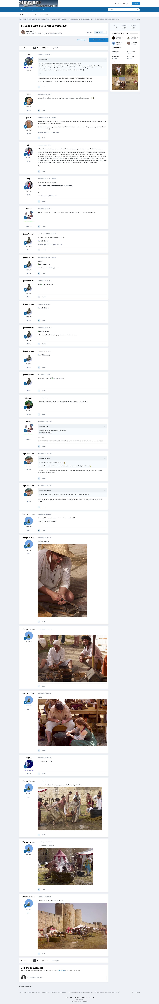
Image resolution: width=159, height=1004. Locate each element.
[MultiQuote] (39, 87)
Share (90, 32)
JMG (28, 55)
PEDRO (28, 209)
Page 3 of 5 (55, 48)
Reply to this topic (99, 40)
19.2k (29, 71)
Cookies (91, 997)
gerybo (28, 758)
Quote (43, 87)
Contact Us (84, 997)
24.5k (29, 226)
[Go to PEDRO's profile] (29, 215)
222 (29, 134)
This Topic (130, 9)
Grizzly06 (28, 398)
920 (29, 110)
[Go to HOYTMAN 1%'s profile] (113, 38)
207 (29, 469)
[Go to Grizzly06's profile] (29, 404)
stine (28, 94)
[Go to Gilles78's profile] (23, 32)
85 (29, 161)
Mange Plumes (28, 514)
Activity (31, 9)
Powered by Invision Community (79, 1001)
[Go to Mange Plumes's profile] (29, 521)
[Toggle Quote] (40, 59)
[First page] (21, 48)
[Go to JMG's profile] (29, 61)
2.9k (29, 250)
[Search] (138, 9)
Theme (76, 997)
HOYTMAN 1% (120, 37)
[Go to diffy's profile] (29, 151)
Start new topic (81, 40)
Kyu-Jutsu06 (28, 454)
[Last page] (48, 48)
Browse (23, 9)
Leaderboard (40, 9)
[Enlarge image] (93, 98)
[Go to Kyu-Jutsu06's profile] (29, 460)
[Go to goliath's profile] (29, 124)
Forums (22, 14)
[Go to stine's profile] (29, 101)
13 (29, 530)
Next (44, 48)
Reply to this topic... (37, 977)
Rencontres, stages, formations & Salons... (49, 33)
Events (29, 14)
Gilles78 (31, 31)
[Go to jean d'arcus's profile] (29, 240)
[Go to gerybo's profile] (29, 764)
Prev (25, 48)
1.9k (29, 773)
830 (29, 414)
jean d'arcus (28, 234)
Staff (36, 14)
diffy (28, 145)
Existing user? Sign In (122, 4)
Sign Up (136, 3)
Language (68, 997)
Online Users (44, 14)
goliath (28, 118)
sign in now (61, 970)
